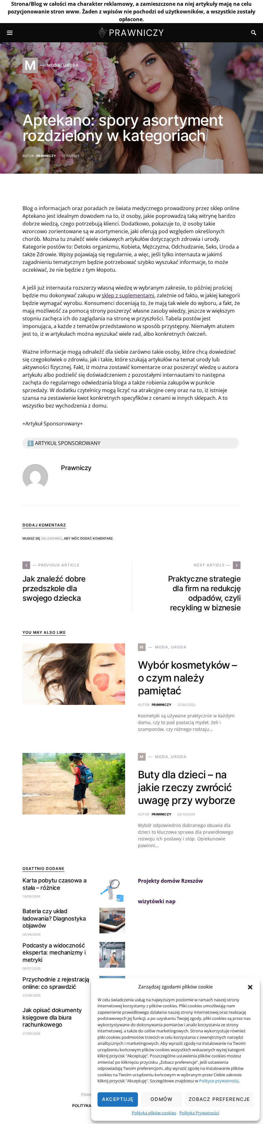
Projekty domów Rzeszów (170, 880)
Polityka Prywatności (199, 1113)
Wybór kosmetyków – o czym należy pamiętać (187, 678)
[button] (250, 986)
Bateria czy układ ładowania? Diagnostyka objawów (54, 918)
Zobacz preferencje (219, 1099)
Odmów (161, 1099)
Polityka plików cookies (154, 1113)
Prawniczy (46, 156)
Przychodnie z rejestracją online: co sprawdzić (55, 983)
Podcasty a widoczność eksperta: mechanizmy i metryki (53, 952)
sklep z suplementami (128, 295)
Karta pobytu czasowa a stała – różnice (54, 884)
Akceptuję (117, 1099)
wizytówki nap (156, 901)
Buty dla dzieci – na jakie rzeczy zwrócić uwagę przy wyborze (186, 787)
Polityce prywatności (219, 1081)
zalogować (51, 538)
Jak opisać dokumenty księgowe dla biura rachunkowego (52, 1017)
